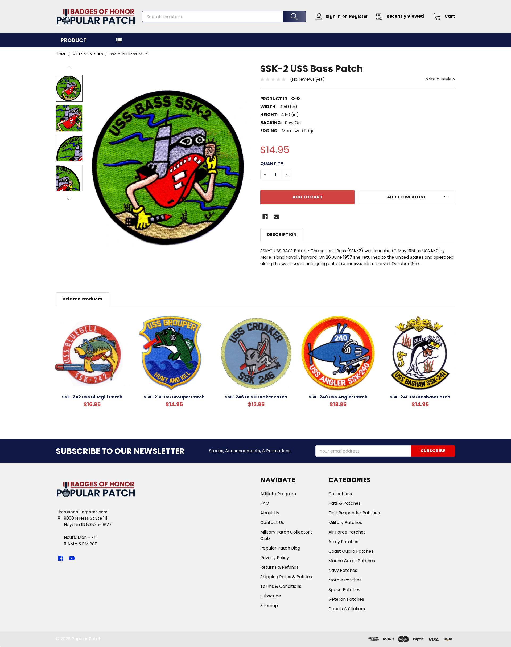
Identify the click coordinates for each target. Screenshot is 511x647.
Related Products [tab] (82, 299)
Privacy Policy (274, 558)
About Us (269, 513)
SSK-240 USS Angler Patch (338, 397)
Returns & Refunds (279, 567)
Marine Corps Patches (351, 561)
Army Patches (343, 542)
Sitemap (269, 606)
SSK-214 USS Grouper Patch (174, 397)
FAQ (264, 503)
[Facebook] (265, 216)
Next (69, 199)
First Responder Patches (354, 513)
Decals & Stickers (346, 609)
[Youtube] (72, 558)
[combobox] (224, 16)
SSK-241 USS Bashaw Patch (420, 397)
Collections (340, 494)
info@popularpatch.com (83, 512)
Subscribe (270, 596)
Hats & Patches (344, 503)
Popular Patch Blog (280, 548)
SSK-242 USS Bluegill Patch (92, 397)
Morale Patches (344, 580)
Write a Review (439, 79)
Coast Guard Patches (350, 551)
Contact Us (272, 522)
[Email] (276, 216)
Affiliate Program (278, 494)
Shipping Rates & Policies (286, 577)
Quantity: (272, 164)
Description (281, 234)
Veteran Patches (346, 599)
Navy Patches (342, 570)
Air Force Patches (347, 532)
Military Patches (345, 522)
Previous (69, 67)
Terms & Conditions (280, 586)
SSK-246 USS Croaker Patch (256, 397)
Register (358, 16)
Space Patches (344, 590)
